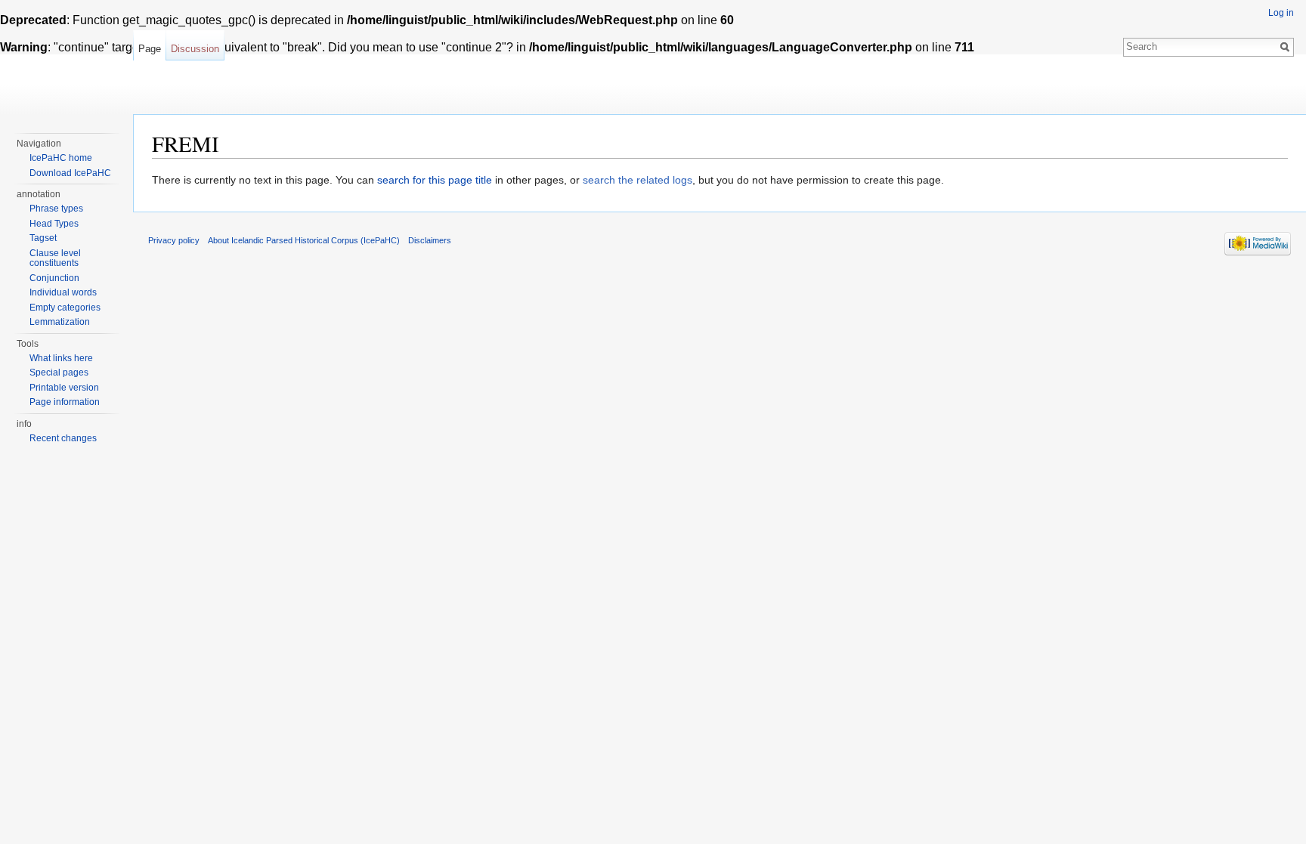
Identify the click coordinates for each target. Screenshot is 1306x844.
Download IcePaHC (70, 173)
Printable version (64, 387)
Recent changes (63, 438)
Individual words (63, 292)
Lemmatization (59, 322)
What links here (61, 358)
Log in (1281, 13)
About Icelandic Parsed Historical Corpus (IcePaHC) (304, 240)
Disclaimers (429, 240)
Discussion (195, 48)
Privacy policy (174, 240)
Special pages (58, 372)
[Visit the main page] (66, 60)
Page (149, 48)
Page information (64, 402)
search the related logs (637, 180)
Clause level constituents (55, 258)
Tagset (43, 238)
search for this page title (434, 180)
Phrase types (56, 208)
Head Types (54, 223)
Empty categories (65, 307)
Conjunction (54, 278)
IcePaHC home (60, 158)
